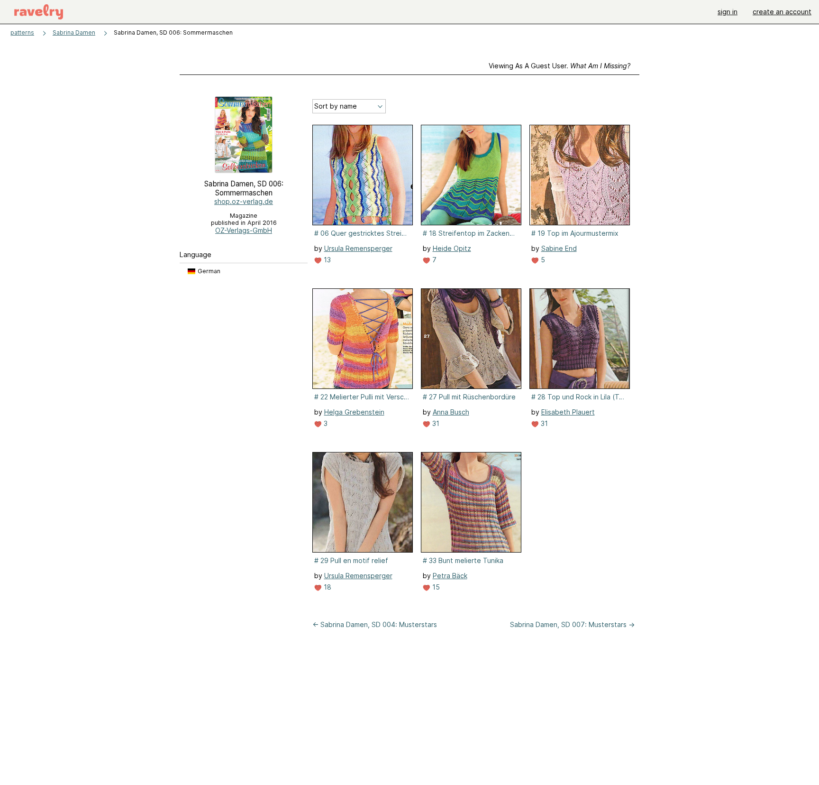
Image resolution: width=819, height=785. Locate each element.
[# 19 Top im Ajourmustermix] (579, 175)
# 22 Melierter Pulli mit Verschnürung (361, 397)
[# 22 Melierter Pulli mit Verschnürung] (362, 338)
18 (326, 587)
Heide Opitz (452, 248)
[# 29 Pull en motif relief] (362, 502)
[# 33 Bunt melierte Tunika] (471, 502)
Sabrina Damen (74, 32)
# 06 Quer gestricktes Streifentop (361, 233)
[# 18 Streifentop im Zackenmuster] (471, 175)
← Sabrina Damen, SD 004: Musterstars (374, 624)
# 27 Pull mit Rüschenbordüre (469, 397)
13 (326, 260)
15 (435, 587)
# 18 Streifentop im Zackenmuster (470, 233)
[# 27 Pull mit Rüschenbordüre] (471, 338)
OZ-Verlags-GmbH (243, 230)
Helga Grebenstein (354, 412)
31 (434, 423)
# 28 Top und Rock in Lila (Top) (578, 397)
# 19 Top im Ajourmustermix (575, 233)
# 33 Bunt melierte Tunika (463, 560)
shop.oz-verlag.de (243, 201)
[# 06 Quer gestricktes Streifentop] (362, 175)
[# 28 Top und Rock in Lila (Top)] (579, 338)
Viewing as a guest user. (559, 66)
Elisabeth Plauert (568, 412)
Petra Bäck (450, 576)
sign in (727, 12)
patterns (22, 32)
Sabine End (559, 248)
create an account (782, 12)
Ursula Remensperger (358, 248)
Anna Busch (451, 412)
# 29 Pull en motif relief (351, 560)
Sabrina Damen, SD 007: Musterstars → (572, 624)
